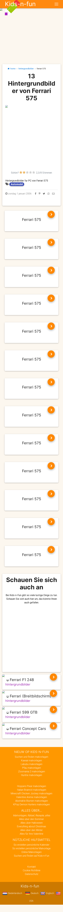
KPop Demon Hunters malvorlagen (31, 804)
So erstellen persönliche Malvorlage (31, 848)
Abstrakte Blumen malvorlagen (31, 800)
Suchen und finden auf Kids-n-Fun (31, 855)
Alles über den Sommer (31, 819)
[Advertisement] (31, 139)
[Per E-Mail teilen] (53, 193)
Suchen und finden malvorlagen (31, 756)
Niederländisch (14, 893)
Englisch (49, 893)
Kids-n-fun (20, 4)
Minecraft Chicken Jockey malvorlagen (31, 793)
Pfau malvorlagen (31, 767)
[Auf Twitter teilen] (44, 193)
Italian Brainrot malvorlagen (31, 789)
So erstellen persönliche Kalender (31, 844)
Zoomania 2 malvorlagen (31, 771)
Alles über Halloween (31, 822)
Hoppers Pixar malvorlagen (31, 786)
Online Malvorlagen (31, 852)
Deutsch (34, 893)
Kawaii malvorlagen (31, 760)
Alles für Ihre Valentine (31, 833)
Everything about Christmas (31, 826)
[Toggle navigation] (56, 4)
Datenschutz (31, 874)
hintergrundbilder (26, 68)
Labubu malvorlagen (31, 764)
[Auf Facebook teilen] (35, 193)
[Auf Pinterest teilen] (39, 193)
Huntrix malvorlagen (31, 775)
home (12, 68)
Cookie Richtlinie (31, 870)
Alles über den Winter (31, 830)
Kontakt (31, 866)
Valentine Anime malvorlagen (31, 797)
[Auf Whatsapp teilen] (49, 193)
